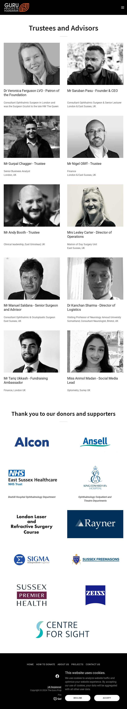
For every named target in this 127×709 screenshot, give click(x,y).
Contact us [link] (93, 664)
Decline (78, 698)
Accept (107, 698)
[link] (16, 7)
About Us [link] (63, 664)
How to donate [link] (45, 664)
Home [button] (30, 664)
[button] (123, 7)
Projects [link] (77, 664)
